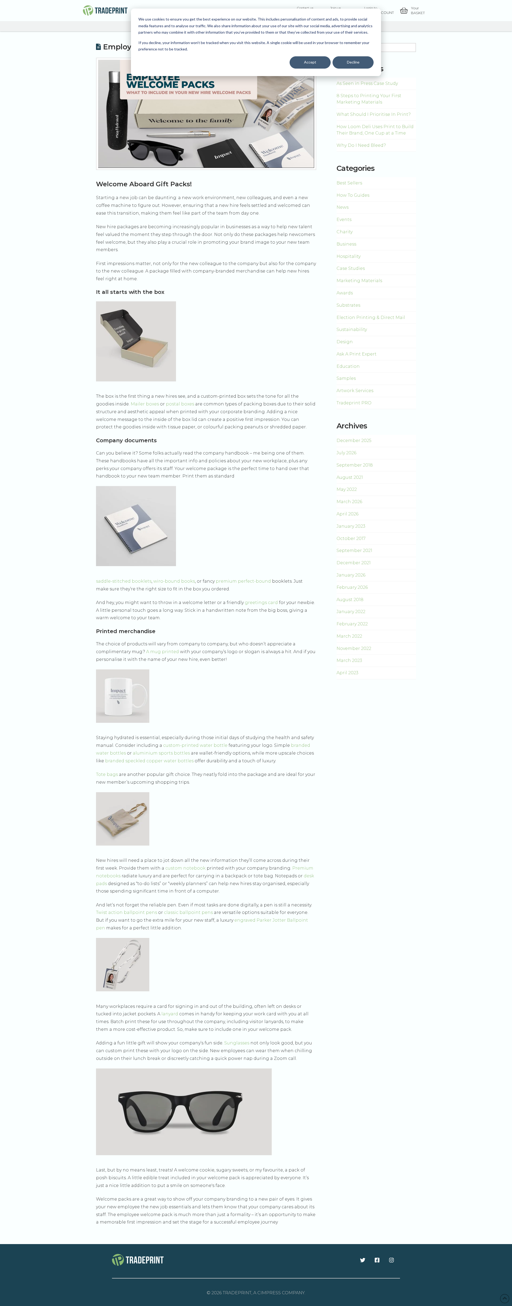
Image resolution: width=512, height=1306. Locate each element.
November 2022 (354, 648)
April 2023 (347, 672)
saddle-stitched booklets (123, 581)
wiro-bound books (174, 581)
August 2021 (350, 477)
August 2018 (350, 599)
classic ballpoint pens (188, 912)
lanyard (169, 1013)
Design (345, 341)
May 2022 (347, 489)
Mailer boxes (145, 404)
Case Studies (351, 268)
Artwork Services (355, 390)
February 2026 (352, 587)
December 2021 (354, 562)
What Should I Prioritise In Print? (374, 114)
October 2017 (351, 538)
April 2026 (347, 513)
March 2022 (349, 636)
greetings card (261, 602)
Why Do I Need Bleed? (361, 145)
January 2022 (351, 611)
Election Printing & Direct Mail (371, 317)
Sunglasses (236, 1042)
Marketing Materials (359, 280)
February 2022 (352, 623)
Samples (346, 378)
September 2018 (355, 465)
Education (348, 366)
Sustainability (352, 329)
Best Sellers (349, 183)
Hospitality (349, 256)
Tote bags (107, 774)
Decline (353, 62)
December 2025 (354, 440)
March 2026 (349, 501)
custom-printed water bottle (195, 745)
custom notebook (185, 868)
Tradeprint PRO (354, 402)
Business (346, 244)
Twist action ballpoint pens (126, 912)
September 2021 (354, 550)
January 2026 (351, 575)
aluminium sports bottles (161, 753)
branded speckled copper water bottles (149, 760)
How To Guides (353, 195)
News (343, 207)
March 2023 (349, 660)
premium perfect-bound (243, 581)
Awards (345, 292)
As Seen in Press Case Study (367, 83)
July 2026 (346, 452)
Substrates (348, 305)
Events (344, 219)
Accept (310, 62)
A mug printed (162, 651)
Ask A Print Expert (357, 354)
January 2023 (351, 526)
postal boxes (180, 404)
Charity (345, 231)
